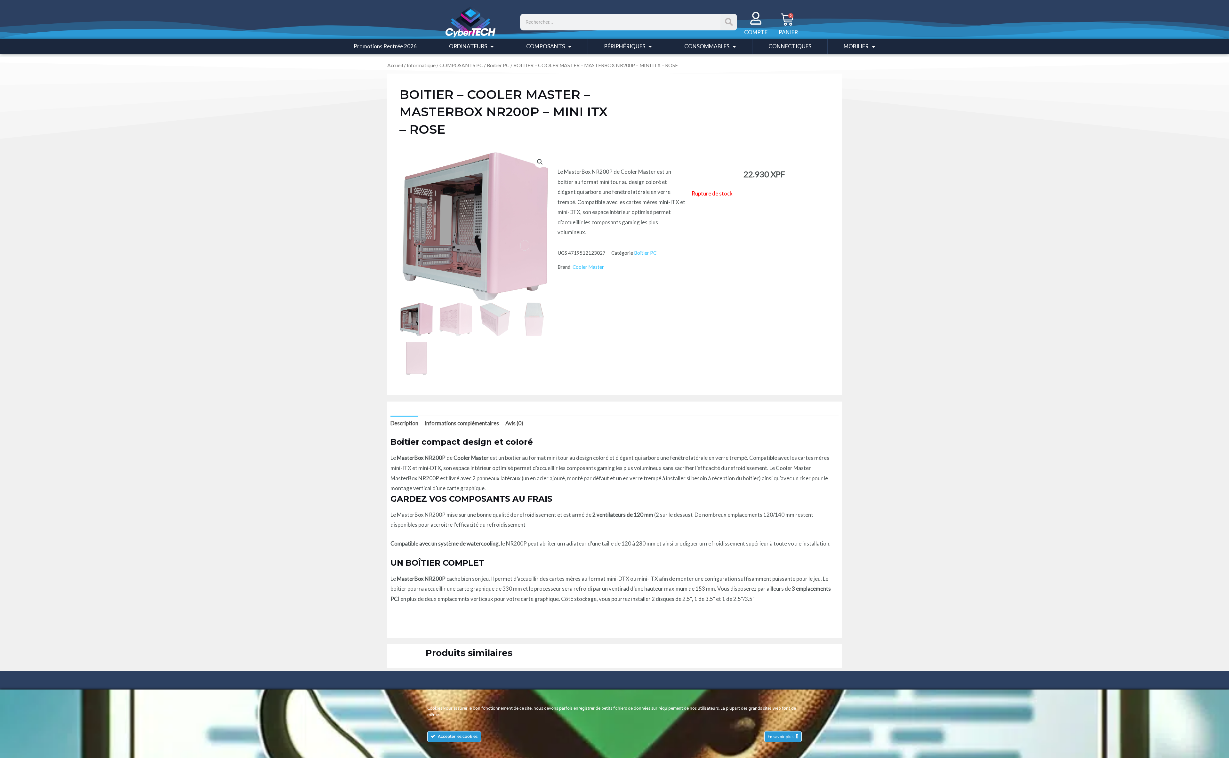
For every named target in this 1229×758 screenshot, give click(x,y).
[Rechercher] (728, 22)
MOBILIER (856, 46)
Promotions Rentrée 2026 (385, 46)
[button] (540, 162)
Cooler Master (588, 267)
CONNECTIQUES (789, 46)
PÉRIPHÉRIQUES (624, 46)
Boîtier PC (498, 65)
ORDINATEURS (468, 46)
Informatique (421, 65)
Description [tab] (404, 423)
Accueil (395, 65)
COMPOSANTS (545, 46)
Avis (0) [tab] (514, 423)
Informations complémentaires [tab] (462, 423)
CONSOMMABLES (706, 46)
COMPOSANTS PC (461, 65)
